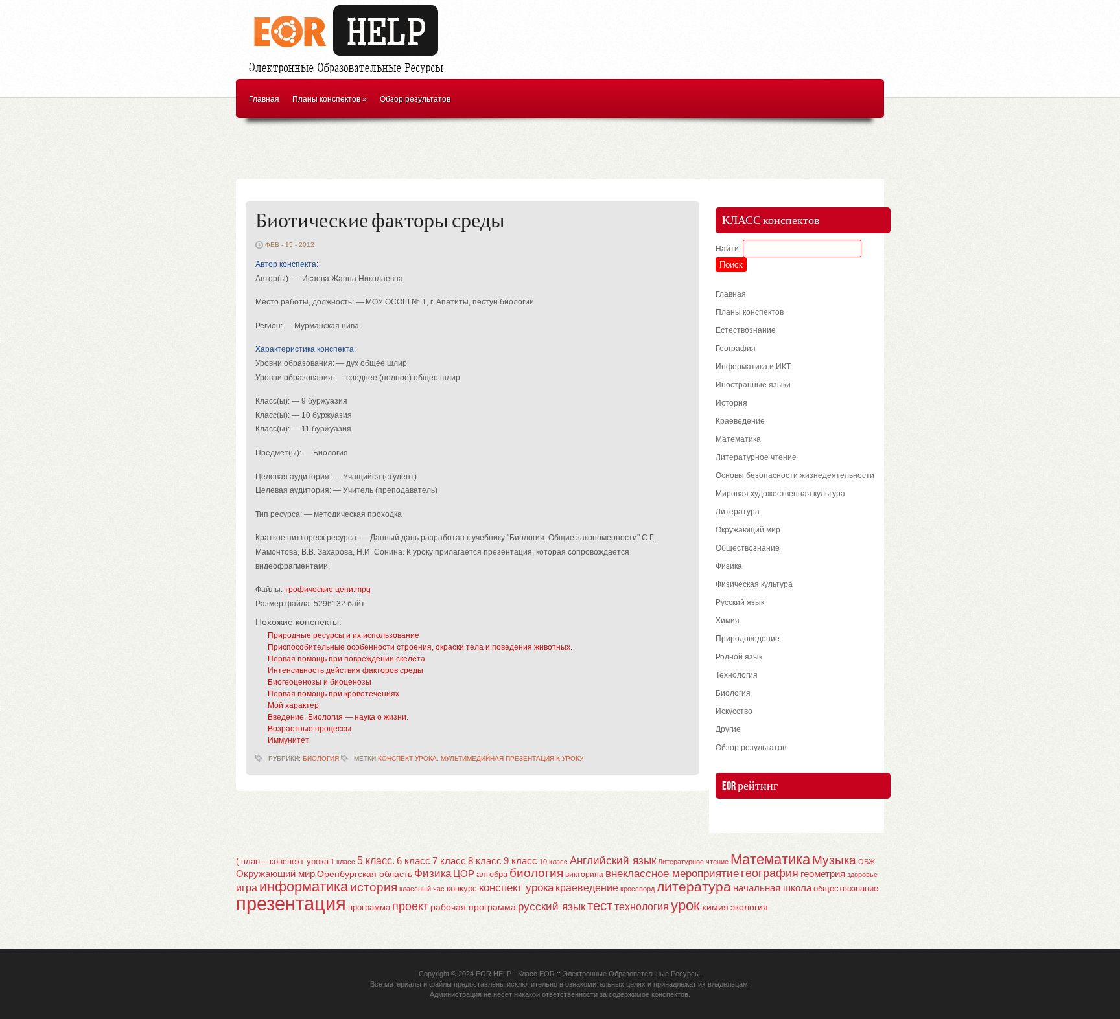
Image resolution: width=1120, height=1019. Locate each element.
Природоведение (748, 638)
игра (246, 887)
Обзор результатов (415, 99)
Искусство (734, 711)
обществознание (845, 888)
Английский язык (613, 860)
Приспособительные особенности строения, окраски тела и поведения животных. (420, 647)
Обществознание (748, 548)
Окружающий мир (748, 529)
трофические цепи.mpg (328, 589)
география (770, 873)
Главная (264, 99)
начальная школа (772, 888)
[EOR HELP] (349, 75)
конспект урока (407, 758)
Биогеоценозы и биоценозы (319, 682)
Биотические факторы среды (380, 221)
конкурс (462, 888)
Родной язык (739, 656)
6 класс (413, 860)
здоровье (862, 874)
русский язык (551, 906)
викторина (584, 874)
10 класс (553, 861)
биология (536, 873)
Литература (738, 511)
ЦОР (463, 874)
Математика (738, 439)
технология (641, 906)
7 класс (449, 861)
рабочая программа (473, 907)
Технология (737, 675)
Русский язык (740, 602)
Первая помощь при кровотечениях (333, 693)
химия (715, 907)
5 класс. (376, 860)
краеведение (586, 887)
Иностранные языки (753, 384)
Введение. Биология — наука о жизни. (338, 717)
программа (369, 907)
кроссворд (637, 889)
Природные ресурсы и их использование (343, 635)
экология (749, 907)
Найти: (728, 248)
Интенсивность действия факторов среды (345, 670)
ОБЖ (866, 861)
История (731, 402)
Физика (729, 566)
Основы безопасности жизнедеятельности (795, 475)
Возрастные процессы (309, 728)
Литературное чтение (756, 457)
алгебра (492, 874)
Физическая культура (754, 584)
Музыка (834, 860)
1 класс (343, 861)
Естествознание (746, 330)
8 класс (485, 861)
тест (599, 906)
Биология (321, 758)
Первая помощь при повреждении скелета (346, 658)
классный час (422, 889)
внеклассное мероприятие (672, 873)
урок (685, 905)
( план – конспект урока (282, 861)
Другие (728, 729)
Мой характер (293, 705)
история (373, 887)
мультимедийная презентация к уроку (512, 758)
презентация (291, 903)
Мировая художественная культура (780, 493)
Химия (728, 620)
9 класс (520, 861)
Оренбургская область (364, 874)
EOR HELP (493, 974)
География (736, 348)
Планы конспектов (329, 99)
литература (694, 886)
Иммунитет (288, 740)
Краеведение (740, 421)
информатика (303, 886)
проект (410, 906)
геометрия (822, 873)
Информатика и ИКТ (753, 366)
